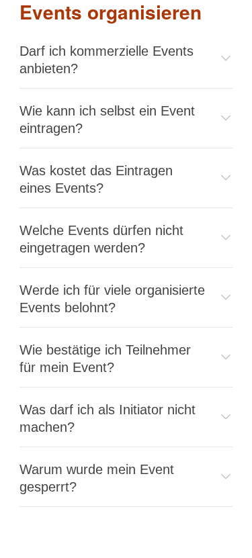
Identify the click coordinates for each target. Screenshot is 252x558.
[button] (126, 59)
